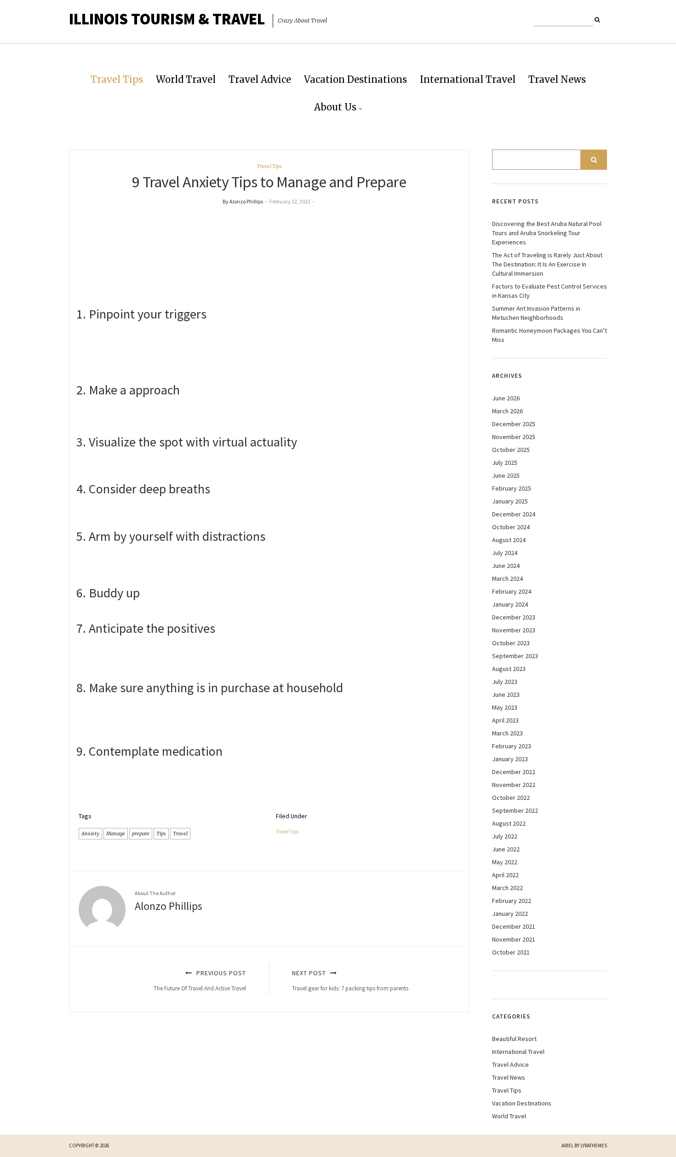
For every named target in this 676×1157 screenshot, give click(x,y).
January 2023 (510, 759)
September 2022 (515, 810)
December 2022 (513, 772)
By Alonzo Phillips (243, 201)
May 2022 (504, 862)
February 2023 (511, 746)
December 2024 (513, 514)
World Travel (186, 79)
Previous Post (200, 980)
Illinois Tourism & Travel (167, 19)
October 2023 (511, 643)
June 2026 (506, 398)
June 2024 (506, 565)
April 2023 (505, 720)
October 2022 (511, 797)
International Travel (468, 79)
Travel (180, 833)
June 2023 (506, 694)
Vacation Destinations (355, 79)
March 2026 (507, 411)
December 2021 (513, 926)
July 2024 (504, 553)
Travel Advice (260, 79)
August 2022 (509, 823)
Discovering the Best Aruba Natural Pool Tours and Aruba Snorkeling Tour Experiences (547, 233)
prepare (140, 833)
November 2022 (513, 785)
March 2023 (507, 733)
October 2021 (511, 952)
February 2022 (511, 901)
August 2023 (509, 669)
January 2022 (510, 913)
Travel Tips (117, 79)
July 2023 (504, 681)
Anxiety (90, 833)
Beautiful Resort (514, 1039)
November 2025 (513, 437)
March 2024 (507, 578)
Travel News (557, 79)
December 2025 (513, 424)
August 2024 (509, 540)
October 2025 (511, 449)
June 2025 (506, 475)
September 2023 (515, 656)
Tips (161, 833)
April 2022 (505, 875)
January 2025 (510, 501)
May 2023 (504, 707)
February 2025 (511, 488)
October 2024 (511, 527)
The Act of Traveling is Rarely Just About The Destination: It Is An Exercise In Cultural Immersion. (547, 264)
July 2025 (504, 462)
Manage (115, 833)
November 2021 (513, 939)
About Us (335, 107)
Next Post (350, 980)
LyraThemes (593, 1145)
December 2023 (513, 617)
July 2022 (504, 836)
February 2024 (511, 591)
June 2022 (506, 849)
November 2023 (513, 630)
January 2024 (510, 604)
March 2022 (507, 888)
